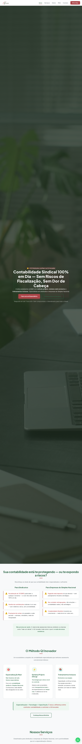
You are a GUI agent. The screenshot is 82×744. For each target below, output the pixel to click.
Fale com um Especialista (29, 296)
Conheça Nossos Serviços (52, 296)
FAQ (59, 3)
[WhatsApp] (78, 740)
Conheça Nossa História (41, 715)
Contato (65, 3)
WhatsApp (75, 3)
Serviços (47, 3)
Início (40, 3)
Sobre (54, 3)
